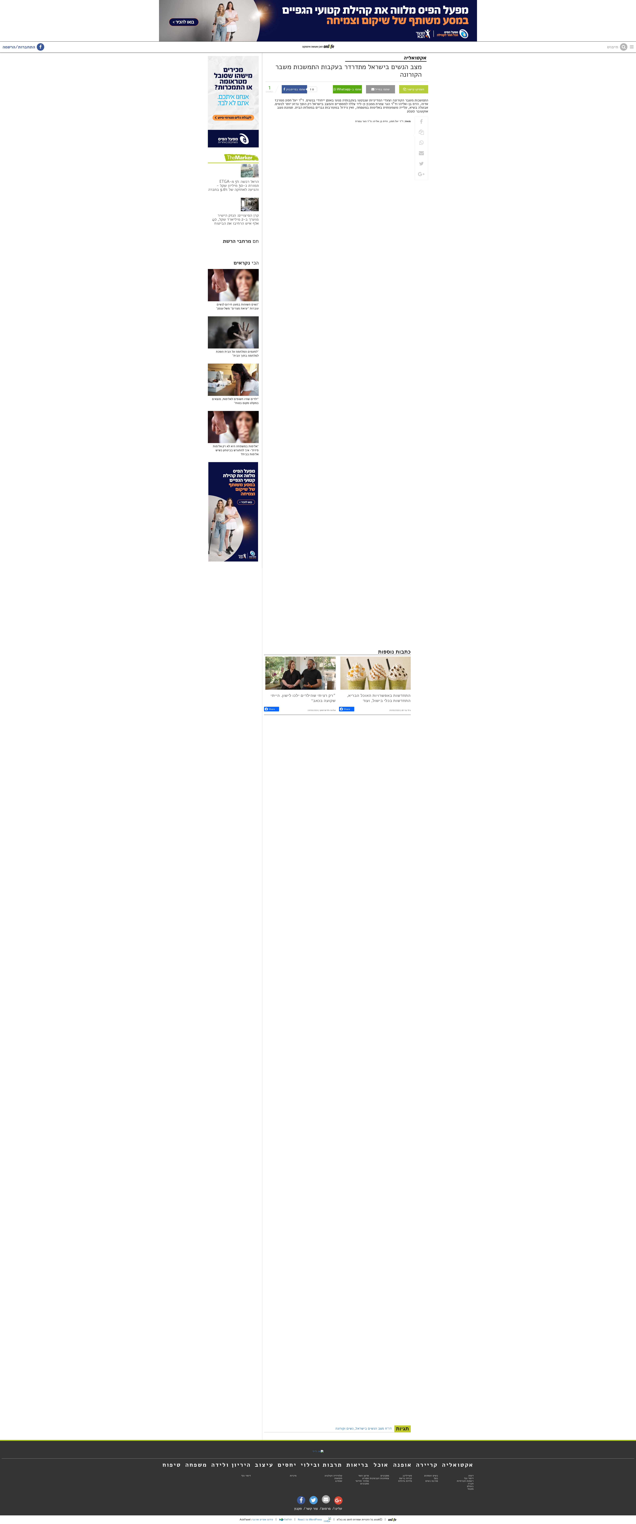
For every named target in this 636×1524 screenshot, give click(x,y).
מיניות (293, 1475)
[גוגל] (338, 1501)
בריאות (357, 1465)
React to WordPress (310, 1519)
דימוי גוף (469, 1478)
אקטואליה (415, 57)
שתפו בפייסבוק (295, 89)
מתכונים (384, 1475)
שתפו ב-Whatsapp (348, 89)
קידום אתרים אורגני (262, 1519)
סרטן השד (363, 1475)
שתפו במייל (382, 89)
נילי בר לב (406, 710)
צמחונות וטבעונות (379, 1478)
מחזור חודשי (362, 1481)
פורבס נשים (431, 1481)
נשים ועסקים (431, 1475)
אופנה (402, 1465)
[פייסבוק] (301, 1501)
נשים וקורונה (344, 1428)
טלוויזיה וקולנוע (333, 1475)
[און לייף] (318, 1451)
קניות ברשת (405, 1478)
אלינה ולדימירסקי (328, 710)
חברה (471, 1483)
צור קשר (312, 1508)
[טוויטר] (313, 1501)
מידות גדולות (405, 1481)
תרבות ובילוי (321, 1465)
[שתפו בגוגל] (421, 174)
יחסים (287, 1465)
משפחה (196, 1465)
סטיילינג (407, 1475)
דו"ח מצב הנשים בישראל (374, 1428)
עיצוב (264, 1465)
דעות (471, 1475)
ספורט (365, 1478)
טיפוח (171, 1465)
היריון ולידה (231, 1465)
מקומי (470, 1489)
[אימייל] (326, 1499)
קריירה (427, 1465)
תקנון (298, 1508)
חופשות (338, 1478)
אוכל (381, 1465)
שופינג (338, 1481)
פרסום (326, 1508)
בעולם (470, 1486)
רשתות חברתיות (465, 1481)
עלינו (338, 1508)
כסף (436, 1478)
